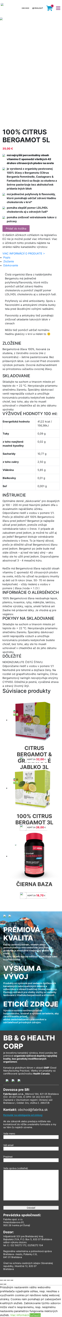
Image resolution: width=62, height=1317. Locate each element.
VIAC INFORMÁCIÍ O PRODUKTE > (23, 253)
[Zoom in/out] (11, 1280)
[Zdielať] (4, 1280)
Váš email (8, 1145)
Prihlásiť (38, 8)
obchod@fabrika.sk (33, 1110)
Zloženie (8, 261)
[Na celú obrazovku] (8, 1280)
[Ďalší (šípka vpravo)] (4, 1284)
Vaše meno (9, 1133)
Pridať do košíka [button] (16, 228)
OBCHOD (25, 8)
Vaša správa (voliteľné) (15, 1168)
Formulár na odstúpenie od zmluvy (22, 1115)
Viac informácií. (20, 1315)
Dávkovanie (10, 265)
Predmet (8, 1156)
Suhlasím (35, 1315)
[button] (49, 8)
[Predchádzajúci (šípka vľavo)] (1, 1284)
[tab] (31, 257)
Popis (6, 257)
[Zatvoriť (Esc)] (1, 1280)
